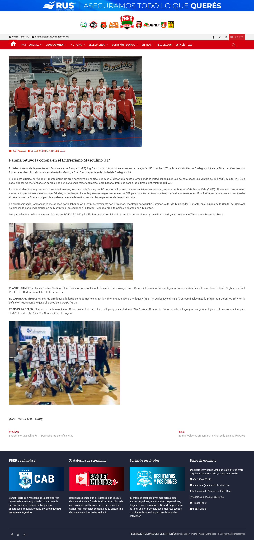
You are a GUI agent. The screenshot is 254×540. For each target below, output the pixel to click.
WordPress (211, 534)
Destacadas (19, 151)
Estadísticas (184, 44)
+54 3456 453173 (201, 479)
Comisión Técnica (123, 44)
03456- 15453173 (20, 36)
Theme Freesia (197, 534)
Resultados (164, 44)
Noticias (76, 44)
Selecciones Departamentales (48, 151)
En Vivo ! (147, 44)
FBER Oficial (199, 508)
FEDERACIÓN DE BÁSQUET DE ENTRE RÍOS (153, 533)
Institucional (30, 44)
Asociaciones (55, 44)
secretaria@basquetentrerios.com (52, 36)
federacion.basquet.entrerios (208, 497)
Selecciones (97, 44)
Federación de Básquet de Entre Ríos (211, 491)
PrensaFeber (199, 502)
